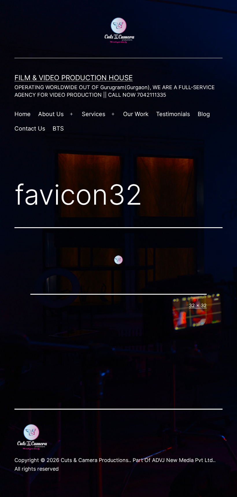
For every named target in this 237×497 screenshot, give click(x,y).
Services (93, 114)
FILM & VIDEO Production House (73, 78)
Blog (204, 114)
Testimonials (173, 114)
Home (22, 114)
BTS (58, 128)
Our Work (136, 114)
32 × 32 (198, 305)
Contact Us (29, 128)
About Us (51, 114)
